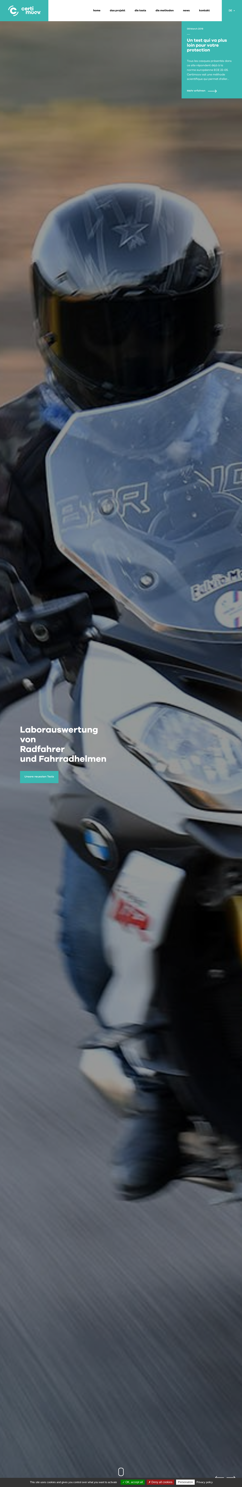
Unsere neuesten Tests (39, 776)
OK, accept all (134, 1482)
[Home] (24, 10)
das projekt (117, 10)
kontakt (204, 10)
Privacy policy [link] (204, 1482)
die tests (140, 10)
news (186, 10)
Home (96, 10)
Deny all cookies (161, 1482)
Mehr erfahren (196, 90)
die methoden (165, 10)
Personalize (185, 1482)
